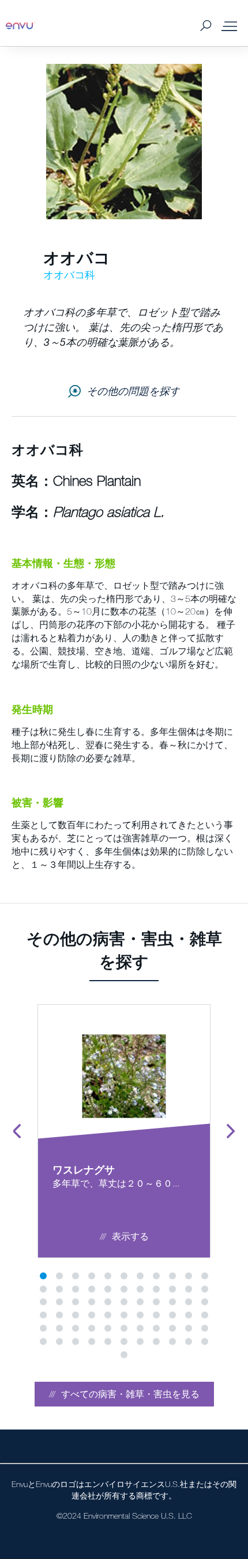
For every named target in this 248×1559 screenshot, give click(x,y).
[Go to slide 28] (124, 1301)
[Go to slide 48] (91, 1328)
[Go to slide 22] (204, 1289)
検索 (206, 26)
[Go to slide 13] (59, 1289)
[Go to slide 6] (124, 1275)
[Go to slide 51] (140, 1328)
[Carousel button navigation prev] (17, 1130)
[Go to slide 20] (172, 1289)
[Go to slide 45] (43, 1328)
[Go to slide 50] (124, 1328)
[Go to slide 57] (59, 1341)
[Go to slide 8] (156, 1275)
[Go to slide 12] (43, 1289)
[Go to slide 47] (75, 1328)
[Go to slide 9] (172, 1275)
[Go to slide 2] (59, 1275)
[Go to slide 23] (43, 1301)
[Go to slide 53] (172, 1328)
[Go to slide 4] (91, 1275)
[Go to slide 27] (107, 1301)
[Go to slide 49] (107, 1328)
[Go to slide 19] (156, 1289)
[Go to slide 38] (107, 1315)
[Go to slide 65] (188, 1341)
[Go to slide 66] (204, 1341)
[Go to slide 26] (91, 1301)
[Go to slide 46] (59, 1328)
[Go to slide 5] (107, 1275)
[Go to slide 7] (140, 1275)
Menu (229, 25)
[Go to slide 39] (124, 1315)
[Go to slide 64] (172, 1341)
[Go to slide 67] (124, 1354)
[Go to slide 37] (91, 1315)
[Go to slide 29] (140, 1301)
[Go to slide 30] (156, 1301)
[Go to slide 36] (75, 1315)
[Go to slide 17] (124, 1289)
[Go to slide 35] (59, 1315)
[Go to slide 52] (156, 1328)
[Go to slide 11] (204, 1275)
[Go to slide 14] (75, 1289)
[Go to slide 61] (124, 1341)
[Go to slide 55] (204, 1328)
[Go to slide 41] (156, 1315)
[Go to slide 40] (140, 1315)
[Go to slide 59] (91, 1341)
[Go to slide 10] (188, 1275)
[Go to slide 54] (188, 1328)
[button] (124, 1394)
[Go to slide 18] (140, 1289)
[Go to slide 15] (91, 1289)
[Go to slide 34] (43, 1315)
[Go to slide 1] (43, 1275)
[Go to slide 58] (75, 1341)
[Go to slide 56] (43, 1341)
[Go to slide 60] (107, 1341)
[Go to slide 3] (75, 1275)
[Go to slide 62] (140, 1341)
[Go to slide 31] (172, 1301)
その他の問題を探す (133, 390)
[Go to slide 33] (204, 1301)
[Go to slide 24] (59, 1301)
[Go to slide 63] (156, 1341)
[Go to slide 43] (188, 1315)
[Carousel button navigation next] (230, 1130)
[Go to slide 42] (172, 1315)
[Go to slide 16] (107, 1289)
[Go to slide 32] (188, 1301)
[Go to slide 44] (204, 1315)
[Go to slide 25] (75, 1301)
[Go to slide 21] (188, 1289)
